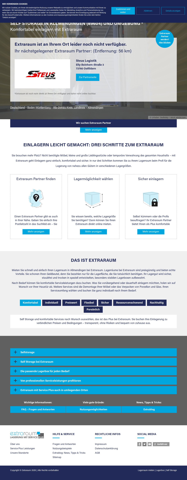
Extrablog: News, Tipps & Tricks (69, 453)
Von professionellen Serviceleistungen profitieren (50, 381)
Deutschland (17, 108)
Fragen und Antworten (64, 444)
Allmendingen (95, 108)
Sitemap (57, 457)
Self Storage (171, 471)
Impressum (101, 444)
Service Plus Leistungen (22, 449)
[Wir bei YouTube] (150, 444)
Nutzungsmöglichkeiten (93, 410)
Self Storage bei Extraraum (36, 362)
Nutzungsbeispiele (62, 449)
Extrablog (149, 410)
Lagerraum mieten (146, 471)
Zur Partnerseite (87, 77)
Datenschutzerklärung (106, 449)
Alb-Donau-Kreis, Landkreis (69, 108)
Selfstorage (27, 352)
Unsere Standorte (19, 453)
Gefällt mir (162, 444)
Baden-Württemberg (39, 108)
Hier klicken (165, 43)
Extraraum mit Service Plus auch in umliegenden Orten (54, 390)
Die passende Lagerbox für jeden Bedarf (44, 371)
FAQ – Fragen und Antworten (38, 410)
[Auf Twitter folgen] (144, 444)
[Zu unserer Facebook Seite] (139, 444)
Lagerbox (160, 471)
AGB (97, 453)
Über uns (15, 444)
